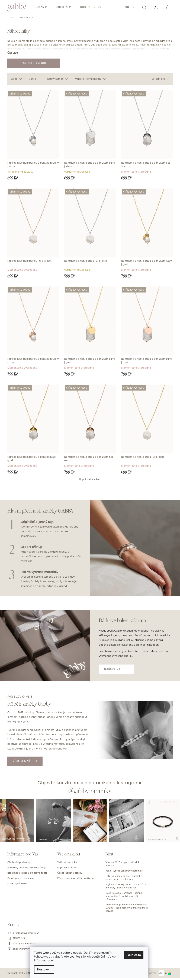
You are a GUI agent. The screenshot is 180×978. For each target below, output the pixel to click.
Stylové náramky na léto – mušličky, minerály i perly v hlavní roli (125, 886)
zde (50, 960)
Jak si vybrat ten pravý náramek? (124, 870)
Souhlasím (134, 955)
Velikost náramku (67, 862)
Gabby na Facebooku (25, 943)
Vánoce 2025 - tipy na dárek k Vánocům (122, 864)
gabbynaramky (21, 948)
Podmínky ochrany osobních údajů (26, 867)
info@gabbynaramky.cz (26, 933)
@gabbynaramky (90, 791)
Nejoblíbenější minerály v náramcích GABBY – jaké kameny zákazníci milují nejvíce (126, 907)
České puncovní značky (20, 878)
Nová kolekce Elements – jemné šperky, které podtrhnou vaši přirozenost (123, 896)
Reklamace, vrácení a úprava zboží (27, 873)
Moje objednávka (17, 883)
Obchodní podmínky (18, 862)
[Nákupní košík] (168, 7)
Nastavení (44, 969)
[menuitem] (41, 7)
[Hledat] (144, 7)
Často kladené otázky (69, 873)
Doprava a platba (67, 867)
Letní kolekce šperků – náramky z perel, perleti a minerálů (124, 877)
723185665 (19, 938)
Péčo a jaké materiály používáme (76, 878)
